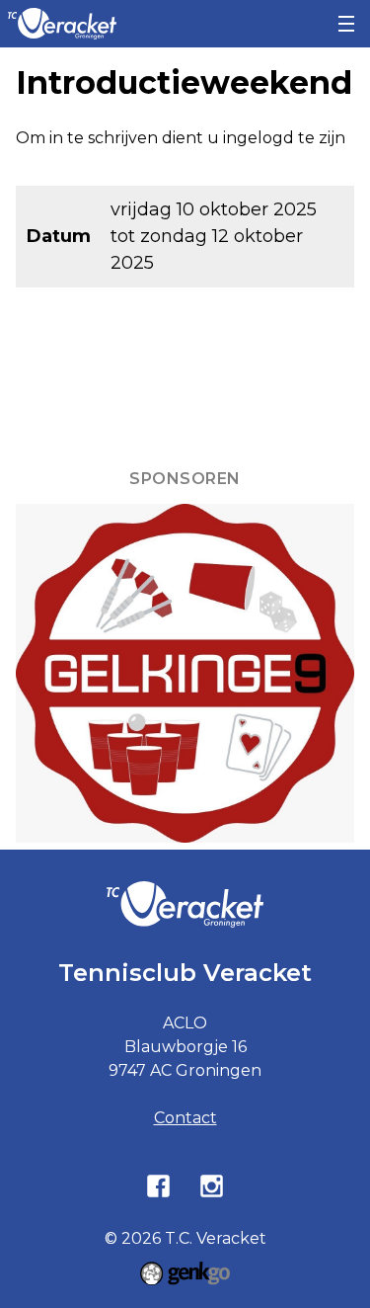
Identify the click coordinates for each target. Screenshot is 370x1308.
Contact (185, 1117)
